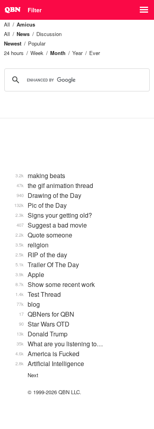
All (7, 24)
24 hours (14, 53)
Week (36, 53)
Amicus (26, 24)
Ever (94, 53)
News (23, 34)
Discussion (49, 34)
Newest (12, 43)
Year (77, 53)
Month (58, 53)
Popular (36, 43)
